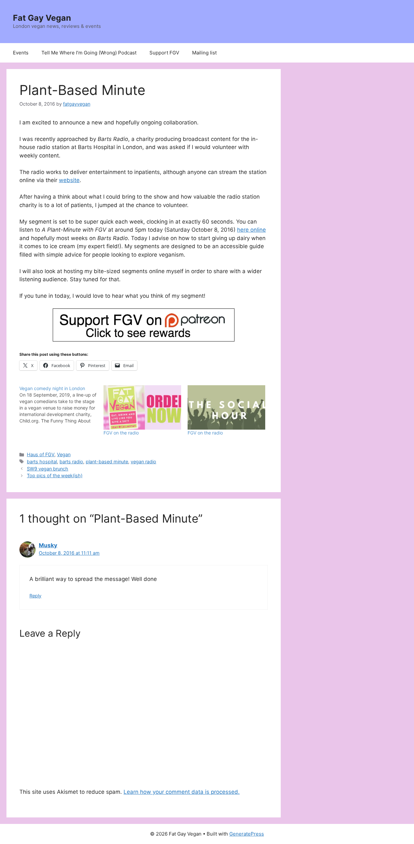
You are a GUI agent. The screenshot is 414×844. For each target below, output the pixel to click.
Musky (48, 545)
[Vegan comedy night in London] (61, 404)
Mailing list (204, 53)
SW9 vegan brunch (47, 468)
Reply (35, 595)
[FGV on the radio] (142, 407)
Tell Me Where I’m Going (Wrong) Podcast (88, 53)
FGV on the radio (121, 432)
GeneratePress (246, 834)
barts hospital (42, 461)
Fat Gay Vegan (42, 18)
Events (20, 53)
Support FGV (164, 53)
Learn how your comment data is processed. (182, 792)
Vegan (64, 454)
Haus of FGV (40, 454)
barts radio (71, 461)
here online (251, 229)
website (69, 180)
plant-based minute (107, 461)
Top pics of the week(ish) (54, 475)
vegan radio (143, 461)
